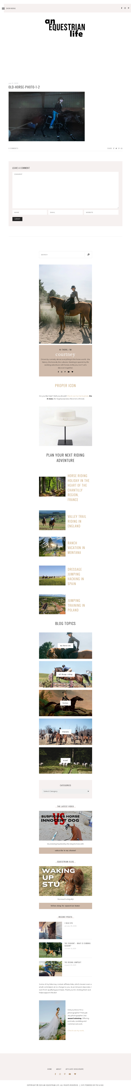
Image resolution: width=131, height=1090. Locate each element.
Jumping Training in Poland (76, 605)
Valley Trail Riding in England (77, 521)
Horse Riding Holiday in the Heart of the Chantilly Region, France (79, 487)
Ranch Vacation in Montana (76, 547)
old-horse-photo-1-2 (24, 87)
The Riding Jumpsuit (73, 962)
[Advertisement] (65, 63)
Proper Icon (65, 385)
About (58, 1069)
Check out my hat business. (78, 396)
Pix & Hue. (100, 1085)
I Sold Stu (69, 923)
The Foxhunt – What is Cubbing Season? (78, 944)
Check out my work (76, 1031)
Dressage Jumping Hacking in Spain (76, 576)
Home (49, 1069)
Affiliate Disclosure (75, 1069)
